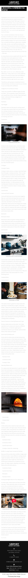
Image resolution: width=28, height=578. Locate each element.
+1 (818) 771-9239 (14, 557)
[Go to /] (14, 3)
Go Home (3, 537)
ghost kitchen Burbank (13, 17)
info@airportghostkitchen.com (14, 561)
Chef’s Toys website (11, 30)
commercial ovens (10, 72)
